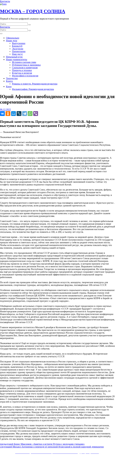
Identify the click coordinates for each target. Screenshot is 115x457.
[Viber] (35, 113)
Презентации (18, 51)
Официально (12, 38)
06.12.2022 (5, 109)
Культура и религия (22, 73)
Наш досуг (17, 54)
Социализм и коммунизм (25, 67)
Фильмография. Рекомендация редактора (33, 89)
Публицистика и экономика (26, 65)
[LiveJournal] (19, 113)
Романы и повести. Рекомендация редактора (34, 83)
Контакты (5, 1)
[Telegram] (24, 113)
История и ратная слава (24, 62)
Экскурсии (17, 48)
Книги (9, 81)
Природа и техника (22, 70)
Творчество (12, 78)
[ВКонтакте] (2, 113)
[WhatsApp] (30, 113)
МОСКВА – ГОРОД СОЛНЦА (32, 11)
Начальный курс (14, 56)
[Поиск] (29, 24)
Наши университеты (16, 59)
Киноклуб (17, 46)
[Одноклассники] (8, 113)
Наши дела (11, 40)
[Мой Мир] (13, 113)
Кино (9, 86)
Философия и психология (25, 75)
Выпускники (18, 43)
